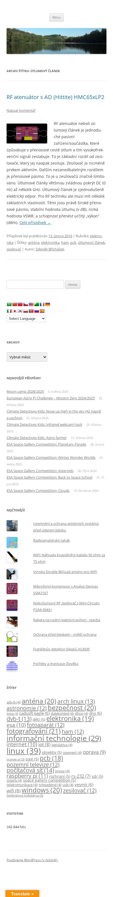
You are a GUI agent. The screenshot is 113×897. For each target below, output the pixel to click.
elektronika (50, 242)
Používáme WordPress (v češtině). (32, 860)
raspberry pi (27, 775)
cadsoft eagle (34, 713)
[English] (31, 304)
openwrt (72, 752)
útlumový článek (91, 242)
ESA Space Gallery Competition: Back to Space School (49, 477)
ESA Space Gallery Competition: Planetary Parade (46, 444)
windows (42, 789)
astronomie (27, 708)
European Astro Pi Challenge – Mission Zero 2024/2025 (51, 398)
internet (22, 744)
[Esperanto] (36, 304)
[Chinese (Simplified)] (14, 304)
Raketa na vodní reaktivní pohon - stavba (66, 619)
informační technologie (54, 738)
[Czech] (25, 304)
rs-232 (81, 776)
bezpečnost (72, 707)
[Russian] (36, 311)
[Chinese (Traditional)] (20, 304)
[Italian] (9, 311)
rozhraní (59, 776)
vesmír (84, 784)
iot (44, 744)
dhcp (81, 713)
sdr (97, 776)
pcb (73, 242)
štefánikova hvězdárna (25, 795)
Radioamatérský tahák (51, 540)
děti (39, 719)
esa (16, 725)
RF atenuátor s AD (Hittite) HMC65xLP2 (55, 97)
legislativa (62, 745)
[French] (41, 304)
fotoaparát (45, 725)
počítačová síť (30, 770)
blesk (12, 714)
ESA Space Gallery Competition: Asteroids (40, 470)
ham (65, 242)
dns (95, 713)
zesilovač (14, 249)
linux (24, 750)
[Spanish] (41, 311)
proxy (62, 771)
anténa (33, 242)
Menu (56, 17)
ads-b (14, 702)
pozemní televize (33, 764)
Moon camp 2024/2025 (25, 391)
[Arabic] (9, 304)
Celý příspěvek (35, 222)
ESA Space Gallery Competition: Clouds (38, 490)
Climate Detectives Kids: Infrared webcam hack (44, 424)
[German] (47, 304)
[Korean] (20, 311)
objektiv (52, 752)
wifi (14, 790)
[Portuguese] (31, 311)
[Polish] (25, 311)
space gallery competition (49, 780)
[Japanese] (14, 311)
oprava (94, 752)
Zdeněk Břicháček (50, 249)
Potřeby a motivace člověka (55, 663)
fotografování (34, 730)
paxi (32, 759)
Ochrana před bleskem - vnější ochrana (65, 634)
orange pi (15, 759)
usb (68, 785)
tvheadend (50, 785)
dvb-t (19, 718)
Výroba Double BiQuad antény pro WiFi (65, 571)
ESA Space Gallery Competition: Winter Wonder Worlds (51, 457)
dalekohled (62, 713)
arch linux (76, 701)
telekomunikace (22, 785)
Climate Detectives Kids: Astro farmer (37, 437)
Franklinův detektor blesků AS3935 (61, 649)
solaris (14, 780)
